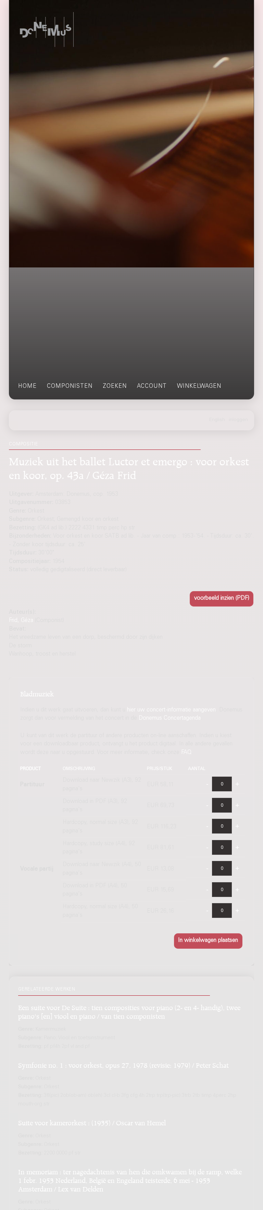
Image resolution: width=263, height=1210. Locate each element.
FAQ (186, 753)
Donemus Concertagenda (170, 718)
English (217, 420)
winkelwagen (199, 387)
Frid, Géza (21, 621)
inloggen (238, 420)
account (152, 387)
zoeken (115, 387)
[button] (221, 599)
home (27, 387)
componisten (69, 387)
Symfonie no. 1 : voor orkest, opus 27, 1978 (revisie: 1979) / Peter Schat (123, 1064)
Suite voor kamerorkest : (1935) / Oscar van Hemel (92, 1122)
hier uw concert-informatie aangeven (171, 710)
